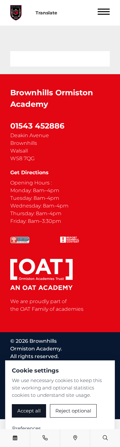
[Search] (105, 438)
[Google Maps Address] (75, 438)
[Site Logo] (18, 13)
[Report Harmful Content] (69, 240)
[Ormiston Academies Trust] (41, 274)
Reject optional (73, 411)
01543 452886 (37, 125)
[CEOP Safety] (19, 240)
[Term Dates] (15, 438)
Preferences (26, 428)
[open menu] (104, 13)
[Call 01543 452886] (45, 438)
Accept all (29, 411)
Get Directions (29, 172)
